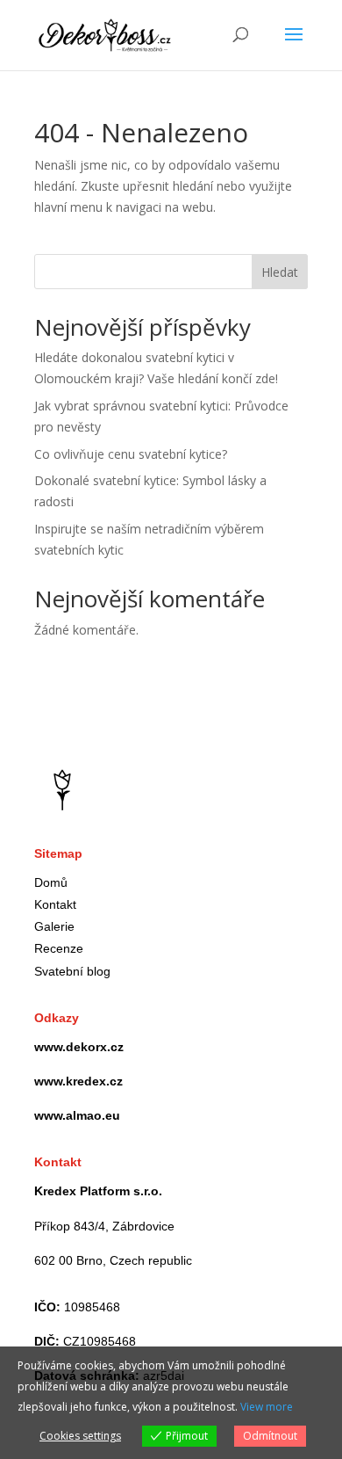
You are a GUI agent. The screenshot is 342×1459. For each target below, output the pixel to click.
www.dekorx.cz (79, 1047)
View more (266, 1406)
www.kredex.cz (78, 1081)
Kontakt (55, 904)
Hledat (279, 272)
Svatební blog (72, 971)
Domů (51, 882)
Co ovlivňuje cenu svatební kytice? (130, 454)
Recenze (58, 948)
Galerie (54, 926)
